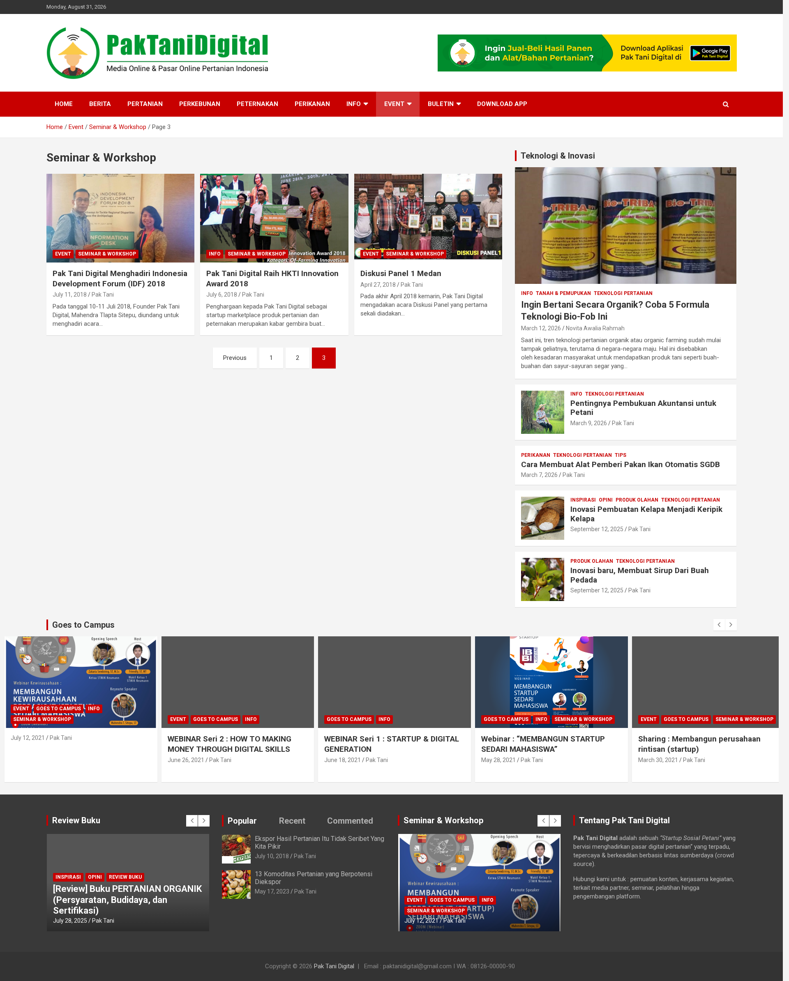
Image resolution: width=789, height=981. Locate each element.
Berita (100, 104)
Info (353, 104)
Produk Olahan (637, 500)
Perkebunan (199, 104)
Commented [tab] (350, 821)
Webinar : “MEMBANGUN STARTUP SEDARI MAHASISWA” (543, 744)
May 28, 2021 (498, 760)
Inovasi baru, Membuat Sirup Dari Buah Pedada (639, 575)
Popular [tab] (242, 821)
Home (64, 104)
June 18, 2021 (342, 760)
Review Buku (125, 877)
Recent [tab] (292, 821)
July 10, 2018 (272, 856)
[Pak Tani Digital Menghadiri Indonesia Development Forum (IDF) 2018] (120, 218)
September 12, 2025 (596, 529)
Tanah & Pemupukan (563, 293)
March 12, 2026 (541, 328)
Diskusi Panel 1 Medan (400, 273)
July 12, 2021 (28, 738)
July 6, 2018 (221, 294)
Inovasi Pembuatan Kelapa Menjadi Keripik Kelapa (646, 513)
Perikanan (312, 104)
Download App (502, 104)
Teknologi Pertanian (623, 293)
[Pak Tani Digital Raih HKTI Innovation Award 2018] (274, 218)
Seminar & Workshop (107, 254)
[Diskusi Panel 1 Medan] (428, 218)
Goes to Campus (58, 709)
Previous (235, 358)
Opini (606, 500)
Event (394, 104)
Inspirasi (583, 500)
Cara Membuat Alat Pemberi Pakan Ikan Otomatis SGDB (620, 464)
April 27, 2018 (378, 284)
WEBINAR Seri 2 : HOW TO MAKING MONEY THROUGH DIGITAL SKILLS (229, 744)
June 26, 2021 (186, 760)
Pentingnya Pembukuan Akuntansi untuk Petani (643, 407)
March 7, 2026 (539, 475)
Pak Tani (103, 294)
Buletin (441, 104)
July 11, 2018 (70, 294)
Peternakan (257, 104)
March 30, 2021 (658, 760)
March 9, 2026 (588, 423)
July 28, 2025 (70, 920)
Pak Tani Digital (334, 966)
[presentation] (719, 625)
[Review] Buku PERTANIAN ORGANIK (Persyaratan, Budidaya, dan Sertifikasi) (127, 900)
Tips (620, 455)
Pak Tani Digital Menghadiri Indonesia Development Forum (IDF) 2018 (120, 278)
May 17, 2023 (272, 891)
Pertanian (145, 104)
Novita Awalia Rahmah (595, 328)
